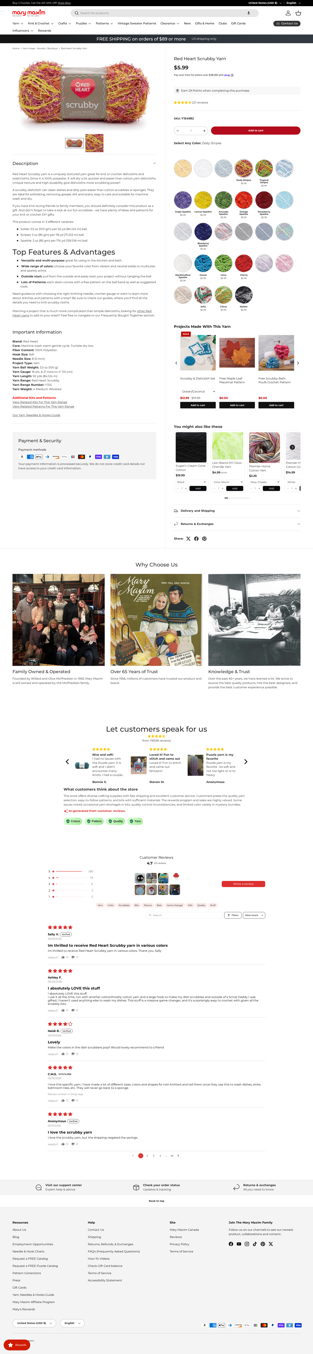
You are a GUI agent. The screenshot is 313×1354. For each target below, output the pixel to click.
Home (15, 48)
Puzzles (81, 23)
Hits (190, 905)
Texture (148, 905)
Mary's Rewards (23, 1309)
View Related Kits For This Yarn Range (39, 402)
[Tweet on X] (188, 539)
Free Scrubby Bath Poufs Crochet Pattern (274, 380)
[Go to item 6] (151, 890)
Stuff (212, 905)
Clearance (167, 23)
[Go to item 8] (175, 890)
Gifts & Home (204, 23)
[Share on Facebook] (196, 539)
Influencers (20, 30)
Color (111, 905)
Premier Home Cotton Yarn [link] (259, 468)
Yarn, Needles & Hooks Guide (33, 1295)
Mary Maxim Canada (184, 1229)
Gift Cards (238, 23)
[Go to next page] (179, 1155)
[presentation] (176, 363)
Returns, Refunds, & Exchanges (110, 1244)
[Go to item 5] (140, 890)
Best (159, 905)
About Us (19, 1229)
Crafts (62, 23)
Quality (201, 905)
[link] (191, 447)
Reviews (176, 1237)
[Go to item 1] (140, 878)
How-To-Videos (99, 1258)
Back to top (156, 1201)
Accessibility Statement (105, 1280)
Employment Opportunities (32, 1244)
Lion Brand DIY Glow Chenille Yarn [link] (227, 465)
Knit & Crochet (38, 23)
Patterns (102, 23)
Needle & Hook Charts (28, 1251)
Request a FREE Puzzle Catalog (35, 1266)
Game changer (175, 905)
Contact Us (96, 1229)
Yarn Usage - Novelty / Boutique (40, 48)
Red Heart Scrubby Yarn (74, 48)
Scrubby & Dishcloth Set (197, 378)
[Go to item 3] (163, 878)
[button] (248, 13)
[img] (156, 736)
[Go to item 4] (175, 878)
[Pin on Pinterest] (204, 539)
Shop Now (64, 3)
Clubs (223, 23)
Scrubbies (124, 905)
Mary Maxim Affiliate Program (33, 1302)
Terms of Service (99, 1273)
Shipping (94, 1237)
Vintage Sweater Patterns (137, 23)
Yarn (15, 23)
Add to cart (255, 130)
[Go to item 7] (163, 890)
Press (16, 1280)
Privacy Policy (179, 1244)
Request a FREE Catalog (30, 1258)
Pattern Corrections (26, 1273)
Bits (137, 905)
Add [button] (198, 488)
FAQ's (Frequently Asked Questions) (114, 1251)
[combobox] (165, 13)
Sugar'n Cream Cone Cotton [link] (190, 467)
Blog (15, 1237)
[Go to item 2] (151, 878)
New (187, 23)
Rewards (44, 30)
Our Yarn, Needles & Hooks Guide (36, 415)
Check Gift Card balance (105, 1266)
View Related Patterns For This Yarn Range (43, 406)
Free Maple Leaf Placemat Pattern (232, 380)
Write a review (243, 884)
